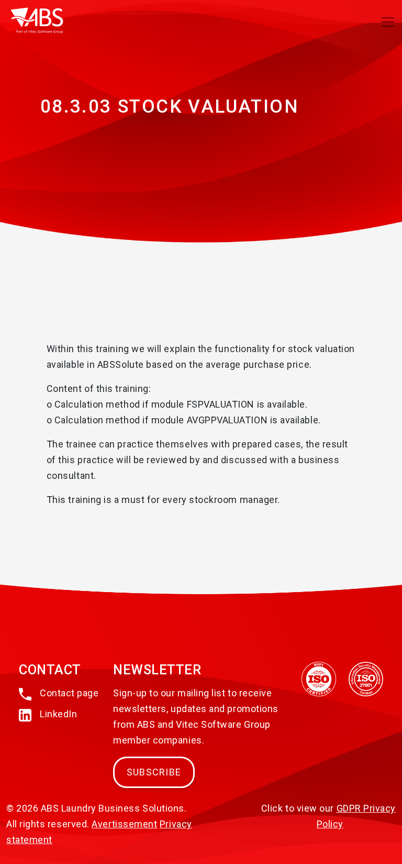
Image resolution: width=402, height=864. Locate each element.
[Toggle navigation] (388, 22)
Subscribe (154, 772)
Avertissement (124, 823)
